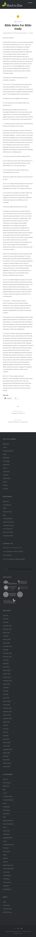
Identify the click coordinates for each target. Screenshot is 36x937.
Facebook (9, 551)
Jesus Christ (6, 471)
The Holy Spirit (7, 875)
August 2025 (6, 632)
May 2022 (5, 691)
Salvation (5, 485)
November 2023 (7, 656)
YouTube (20, 551)
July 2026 (5, 615)
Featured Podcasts (8, 532)
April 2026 (5, 622)
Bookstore (6, 501)
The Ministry (6, 879)
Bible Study (18, 21)
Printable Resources (8, 525)
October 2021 (7, 715)
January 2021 (6, 746)
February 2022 (7, 701)
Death (4, 454)
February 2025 (7, 639)
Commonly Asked (7, 518)
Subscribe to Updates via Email (16, 559)
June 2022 (5, 687)
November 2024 (7, 646)
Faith (4, 817)
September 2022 (7, 680)
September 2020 (7, 749)
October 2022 (7, 677)
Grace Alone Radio (8, 535)
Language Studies (7, 837)
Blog (4, 515)
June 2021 (5, 729)
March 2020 (6, 759)
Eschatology (6, 461)
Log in (4, 902)
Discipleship (6, 457)
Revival (5, 482)
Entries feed (6, 905)
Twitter (15, 551)
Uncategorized (7, 889)
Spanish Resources (8, 865)
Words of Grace (7, 511)
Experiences (6, 464)
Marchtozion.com (14, 33)
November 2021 (7, 711)
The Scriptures (7, 882)
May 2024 (5, 649)
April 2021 (5, 735)
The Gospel (6, 872)
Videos (5, 508)
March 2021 (6, 739)
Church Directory (7, 529)
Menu (31, 2)
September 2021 (7, 718)
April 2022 (5, 694)
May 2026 (5, 619)
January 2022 (6, 704)
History (5, 468)
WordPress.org (7, 912)
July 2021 (5, 725)
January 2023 (6, 673)
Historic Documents (8, 522)
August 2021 (6, 722)
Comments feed (7, 908)
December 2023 (7, 653)
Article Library (7, 782)
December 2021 (7, 708)
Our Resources (7, 505)
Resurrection (6, 478)
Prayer (5, 841)
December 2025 (7, 625)
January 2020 (6, 766)
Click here (9, 555)
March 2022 (6, 698)
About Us (5, 779)
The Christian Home (8, 868)
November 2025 (7, 629)
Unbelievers (6, 885)
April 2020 (5, 756)
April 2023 (5, 663)
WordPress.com (18, 933)
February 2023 (7, 670)
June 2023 (5, 660)
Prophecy (5, 475)
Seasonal (5, 488)
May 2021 (5, 732)
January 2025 (6, 643)
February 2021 (7, 742)
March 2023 (6, 667)
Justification (6, 834)
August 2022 (6, 684)
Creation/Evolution (8, 451)
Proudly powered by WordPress (13, 931)
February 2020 (7, 763)
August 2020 (6, 753)
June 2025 (5, 636)
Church (5, 447)
